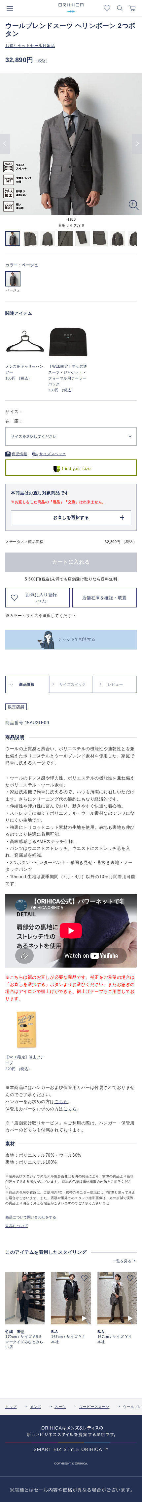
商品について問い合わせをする (30, 1217)
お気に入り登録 (41, 597)
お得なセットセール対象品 (30, 45)
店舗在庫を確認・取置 (104, 597)
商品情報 (19, 454)
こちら (61, 1101)
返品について (16, 1226)
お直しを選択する (71, 517)
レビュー (115, 684)
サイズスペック (52, 454)
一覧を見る (122, 1261)
